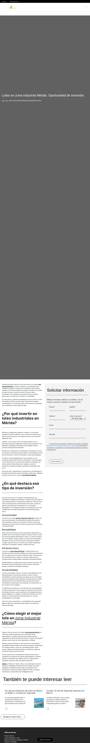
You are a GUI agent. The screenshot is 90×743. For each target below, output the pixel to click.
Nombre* (52, 407)
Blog (7, 100)
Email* (51, 425)
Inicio (3, 100)
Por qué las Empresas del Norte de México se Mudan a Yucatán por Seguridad (23, 692)
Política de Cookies (69, 446)
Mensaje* (52, 434)
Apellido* (72, 407)
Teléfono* (52, 416)
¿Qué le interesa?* (75, 416)
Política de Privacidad (55, 446)
